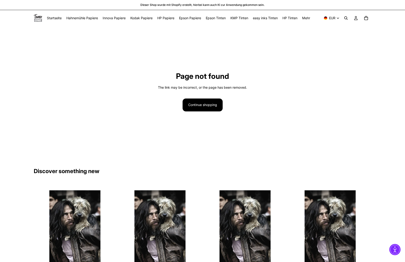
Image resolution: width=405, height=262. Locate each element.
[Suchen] (346, 18)
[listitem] (306, 18)
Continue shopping (202, 105)
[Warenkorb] (366, 18)
